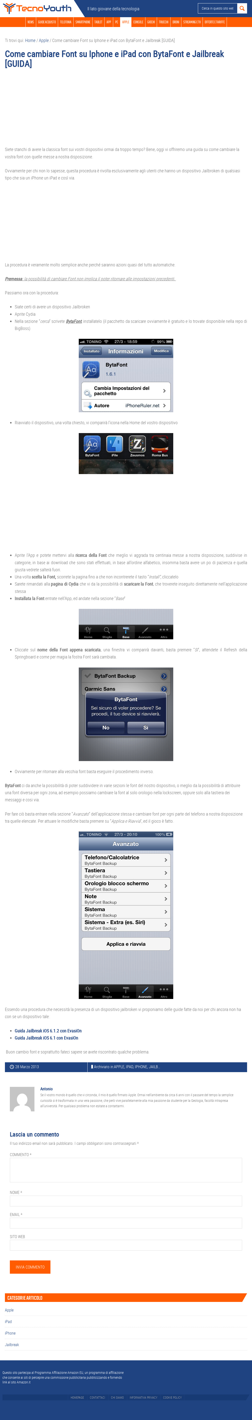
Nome (16, 1192)
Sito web (17, 1236)
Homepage (77, 1397)
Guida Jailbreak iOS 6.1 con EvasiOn (46, 1038)
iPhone (141, 1066)
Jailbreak (158, 1066)
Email (16, 1214)
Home (37, 8)
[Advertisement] (126, 109)
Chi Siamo (117, 1397)
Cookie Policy (172, 1397)
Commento (21, 1154)
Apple (119, 1066)
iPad (129, 1066)
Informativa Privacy (143, 1397)
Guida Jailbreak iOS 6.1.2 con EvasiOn (48, 1031)
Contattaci (97, 1397)
